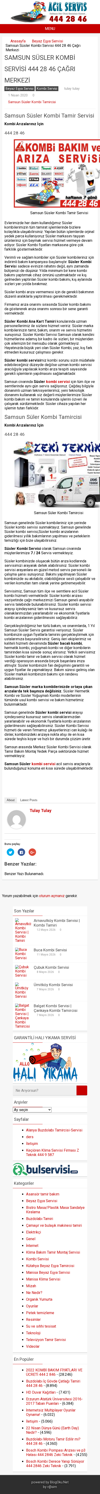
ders (29, 1137)
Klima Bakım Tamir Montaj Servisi (53, 1252)
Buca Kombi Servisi (50, 950)
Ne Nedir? (34, 1292)
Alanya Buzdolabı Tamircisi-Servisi (54, 1130)
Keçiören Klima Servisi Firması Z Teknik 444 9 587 (52, 1152)
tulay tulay (72, 88)
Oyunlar (32, 1306)
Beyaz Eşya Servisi (47, 41)
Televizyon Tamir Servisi (46, 1340)
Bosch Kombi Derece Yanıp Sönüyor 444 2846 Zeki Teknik (55, 1463)
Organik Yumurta (39, 1299)
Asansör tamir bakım (42, 1194)
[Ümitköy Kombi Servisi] (23, 996)
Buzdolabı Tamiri (39, 1219)
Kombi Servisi (47, 89)
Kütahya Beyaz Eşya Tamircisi (50, 1266)
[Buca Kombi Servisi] (23, 958)
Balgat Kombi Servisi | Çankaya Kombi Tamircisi (55, 1008)
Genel (30, 1239)
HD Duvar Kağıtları (41, 1392)
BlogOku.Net (59, 1482)
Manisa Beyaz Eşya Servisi (48, 1272)
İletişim (32, 1143)
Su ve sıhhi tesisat (41, 1326)
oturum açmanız (52, 896)
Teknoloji (33, 1333)
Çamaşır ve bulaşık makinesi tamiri (54, 1225)
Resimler (33, 1319)
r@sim (52, 1487)
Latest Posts (28, 800)
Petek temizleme (40, 1313)
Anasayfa (18, 41)
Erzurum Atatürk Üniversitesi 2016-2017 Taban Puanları (54, 1401)
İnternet (32, 1245)
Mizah (31, 1286)
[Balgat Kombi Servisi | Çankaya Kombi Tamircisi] (23, 1026)
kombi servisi (58, 381)
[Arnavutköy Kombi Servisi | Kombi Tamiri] (23, 940)
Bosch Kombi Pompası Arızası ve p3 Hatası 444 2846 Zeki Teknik (56, 1452)
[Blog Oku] (49, 21)
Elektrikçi (33, 1232)
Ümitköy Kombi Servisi (53, 984)
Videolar (33, 1346)
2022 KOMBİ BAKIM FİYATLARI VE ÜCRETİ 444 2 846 (54, 1372)
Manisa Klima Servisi (43, 1279)
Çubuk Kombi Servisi (51, 967)
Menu (50, 28)
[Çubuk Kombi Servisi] (23, 975)
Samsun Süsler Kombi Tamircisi (32, 102)
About (11, 800)
